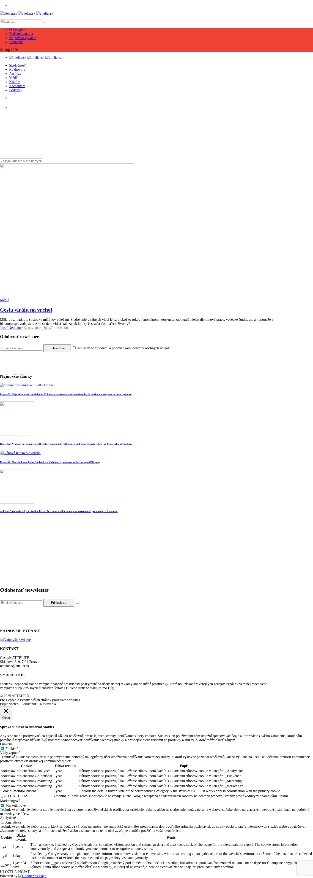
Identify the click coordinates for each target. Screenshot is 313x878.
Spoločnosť (17, 65)
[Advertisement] (137, 550)
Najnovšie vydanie (22, 38)
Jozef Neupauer (11, 328)
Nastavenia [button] (48, 704)
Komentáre (17, 86)
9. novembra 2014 (37, 328)
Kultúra (14, 82)
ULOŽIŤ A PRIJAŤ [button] (15, 872)
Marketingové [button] (10, 801)
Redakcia (16, 42)
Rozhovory (17, 69)
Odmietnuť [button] (29, 704)
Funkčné (11, 749)
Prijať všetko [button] (9, 704)
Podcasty (15, 90)
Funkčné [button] (6, 744)
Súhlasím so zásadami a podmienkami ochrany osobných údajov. (123, 348)
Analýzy (15, 73)
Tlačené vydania (21, 34)
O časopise (17, 30)
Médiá (13, 78)
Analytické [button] (8, 818)
